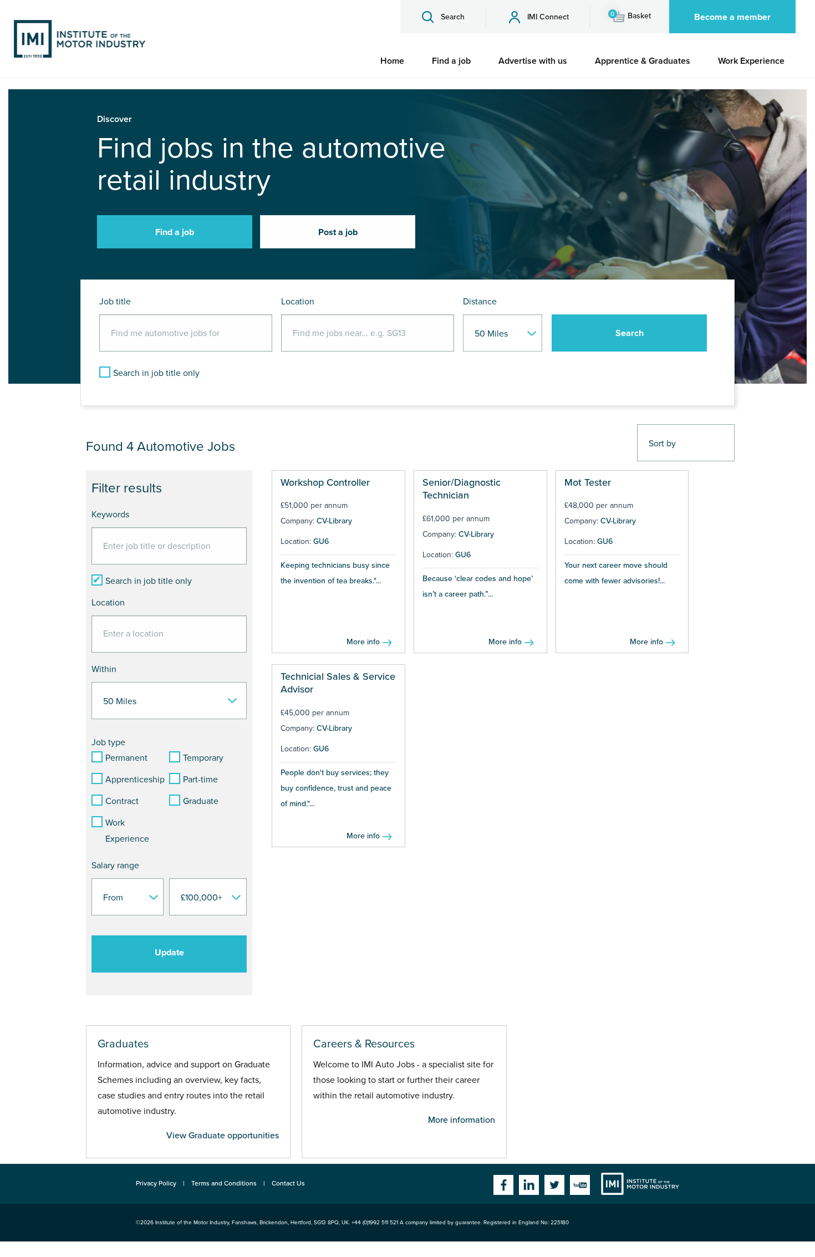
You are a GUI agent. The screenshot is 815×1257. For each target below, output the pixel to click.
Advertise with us (532, 61)
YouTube (580, 1185)
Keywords (110, 514)
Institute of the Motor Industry (640, 1184)
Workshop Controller (325, 482)
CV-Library (334, 521)
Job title (115, 301)
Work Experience (751, 61)
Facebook (503, 1185)
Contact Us (288, 1183)
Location (297, 301)
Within (103, 669)
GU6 (321, 541)
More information (461, 1120)
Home (392, 61)
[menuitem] (392, 61)
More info (363, 642)
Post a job (338, 232)
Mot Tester (587, 482)
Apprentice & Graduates (642, 61)
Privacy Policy (156, 1183)
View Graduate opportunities (222, 1135)
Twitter (554, 1185)
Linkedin (529, 1185)
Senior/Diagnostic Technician (461, 488)
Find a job (451, 61)
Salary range (115, 865)
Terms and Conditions (224, 1183)
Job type (108, 742)
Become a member (732, 17)
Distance (480, 301)
